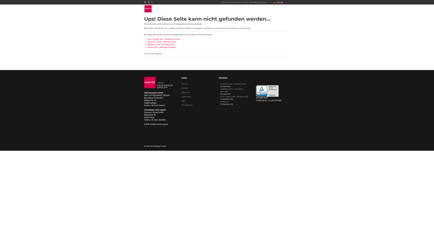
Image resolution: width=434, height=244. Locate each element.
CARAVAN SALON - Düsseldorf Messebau (231, 90)
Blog (274, 9)
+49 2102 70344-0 (230, 2)
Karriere (184, 84)
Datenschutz (186, 96)
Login (183, 101)
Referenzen (247, 9)
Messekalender (263, 9)
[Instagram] (152, 2)
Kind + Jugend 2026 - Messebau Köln (234, 96)
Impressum (185, 92)
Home (209, 9)
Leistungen (232, 9)
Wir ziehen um (186, 105)
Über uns (218, 9)
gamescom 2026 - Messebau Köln (162, 42)
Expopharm (224, 102)
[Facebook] (145, 2)
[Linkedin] (148, 2)
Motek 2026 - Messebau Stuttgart (162, 47)
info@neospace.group (259, 2)
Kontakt (284, 9)
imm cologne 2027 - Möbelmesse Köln (164, 39)
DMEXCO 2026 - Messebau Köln (161, 44)
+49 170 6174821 (243, 2)
